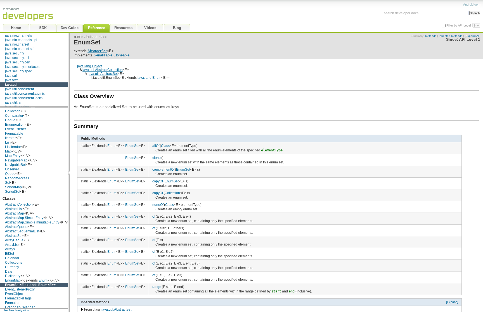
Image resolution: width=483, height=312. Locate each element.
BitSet (9, 254)
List (7, 142)
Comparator (14, 116)
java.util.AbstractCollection (102, 70)
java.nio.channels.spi (21, 40)
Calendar (12, 258)
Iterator (10, 138)
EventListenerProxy (20, 289)
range (156, 287)
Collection (12, 111)
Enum (43, 280)
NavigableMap (16, 160)
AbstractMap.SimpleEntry (24, 218)
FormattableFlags (18, 298)
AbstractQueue (16, 227)
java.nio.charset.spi (19, 49)
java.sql (11, 76)
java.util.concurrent (19, 89)
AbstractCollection (19, 204)
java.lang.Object (89, 66)
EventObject (14, 294)
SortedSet (12, 192)
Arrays (10, 249)
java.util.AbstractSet (103, 73)
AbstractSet (13, 236)
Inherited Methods (450, 35)
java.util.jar (13, 102)
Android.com (471, 4)
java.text (11, 80)
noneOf (158, 204)
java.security (14, 53)
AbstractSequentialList (22, 231)
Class (165, 145)
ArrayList (11, 245)
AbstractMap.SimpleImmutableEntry (32, 222)
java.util (11, 85)
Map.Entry (12, 156)
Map (8, 151)
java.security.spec (18, 71)
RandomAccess (17, 178)
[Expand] (452, 302)
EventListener (15, 129)
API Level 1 (469, 39)
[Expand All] (472, 35)
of (153, 216)
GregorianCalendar (20, 307)
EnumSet (12, 285)
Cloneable (121, 55)
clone (156, 157)
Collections (13, 263)
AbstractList (14, 209)
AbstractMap (14, 213)
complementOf (163, 169)
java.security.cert (17, 62)
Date (8, 271)
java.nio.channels (18, 35)
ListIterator (13, 147)
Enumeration (15, 125)
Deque (10, 120)
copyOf (157, 181)
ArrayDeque (14, 240)
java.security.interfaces (22, 67)
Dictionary (12, 276)
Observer (12, 169)
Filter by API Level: (459, 25)
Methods (430, 35)
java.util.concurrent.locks (23, 98)
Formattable (14, 133)
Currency (12, 267)
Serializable (103, 55)
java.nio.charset (17, 44)
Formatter (12, 303)
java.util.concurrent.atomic (25, 94)
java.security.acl (17, 58)
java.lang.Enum (149, 77)
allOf (155, 145)
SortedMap (13, 187)
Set (7, 183)
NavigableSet (15, 165)
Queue (10, 174)
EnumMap (13, 280)
